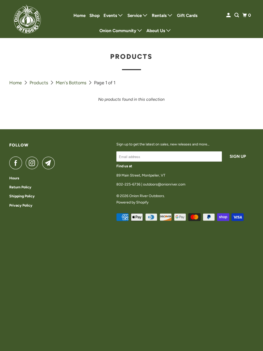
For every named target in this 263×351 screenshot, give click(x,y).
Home (79, 15)
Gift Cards (187, 15)
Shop (94, 15)
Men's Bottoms (71, 83)
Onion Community (118, 30)
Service (135, 15)
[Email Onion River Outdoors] (50, 162)
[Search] (237, 15)
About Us (156, 30)
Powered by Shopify (132, 202)
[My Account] (228, 15)
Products (39, 83)
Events (111, 15)
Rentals (160, 15)
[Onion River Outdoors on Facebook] (17, 162)
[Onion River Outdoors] (27, 19)
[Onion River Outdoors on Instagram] (33, 162)
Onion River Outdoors (146, 196)
